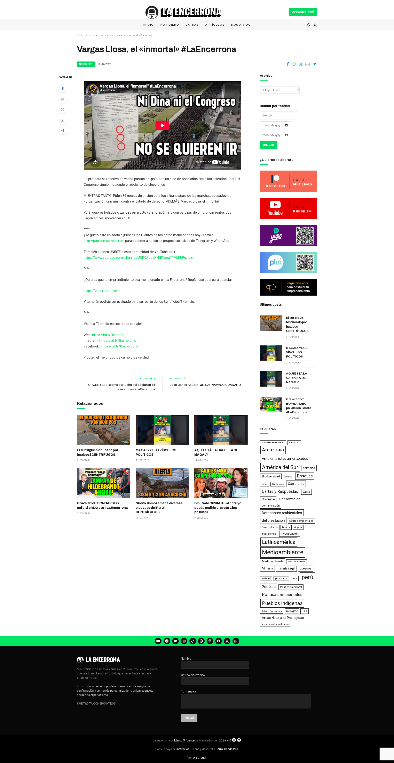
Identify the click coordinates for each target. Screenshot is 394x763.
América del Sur (280, 467)
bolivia (288, 476)
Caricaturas (278, 484)
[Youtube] (158, 641)
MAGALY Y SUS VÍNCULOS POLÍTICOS (156, 452)
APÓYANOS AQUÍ (303, 11)
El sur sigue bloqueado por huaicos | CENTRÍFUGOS (97, 452)
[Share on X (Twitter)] (301, 64)
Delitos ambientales (301, 520)
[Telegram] (62, 130)
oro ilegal (266, 578)
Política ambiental (291, 587)
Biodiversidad (271, 476)
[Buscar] (315, 25)
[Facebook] (62, 88)
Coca (306, 492)
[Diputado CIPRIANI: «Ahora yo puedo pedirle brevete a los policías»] (221, 483)
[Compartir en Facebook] (288, 64)
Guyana (298, 527)
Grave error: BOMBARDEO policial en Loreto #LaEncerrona (102, 505)
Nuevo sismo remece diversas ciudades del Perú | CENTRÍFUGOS (159, 507)
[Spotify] (201, 641)
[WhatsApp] (62, 99)
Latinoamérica (279, 542)
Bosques (305, 476)
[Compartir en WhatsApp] (294, 64)
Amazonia (273, 450)
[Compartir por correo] (307, 64)
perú (307, 577)
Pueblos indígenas (282, 603)
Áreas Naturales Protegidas (283, 618)
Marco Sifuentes (185, 740)
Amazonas (294, 442)
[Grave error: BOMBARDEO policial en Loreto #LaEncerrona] (103, 483)
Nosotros (241, 24)
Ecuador (286, 527)
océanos (306, 568)
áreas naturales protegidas (275, 624)
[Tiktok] (192, 641)
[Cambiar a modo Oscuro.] (308, 24)
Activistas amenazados (273, 442)
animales (309, 468)
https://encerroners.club (102, 291)
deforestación (273, 520)
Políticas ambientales (282, 594)
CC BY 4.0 (225, 740)
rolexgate (292, 611)
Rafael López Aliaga (272, 611)
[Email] (62, 120)
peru (294, 578)
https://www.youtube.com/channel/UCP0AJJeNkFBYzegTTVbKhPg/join (138, 258)
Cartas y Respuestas (280, 491)
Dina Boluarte (270, 527)
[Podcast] (210, 641)
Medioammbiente (296, 561)
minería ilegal (286, 568)
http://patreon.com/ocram (104, 241)
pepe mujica (281, 578)
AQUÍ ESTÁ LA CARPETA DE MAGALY (216, 452)
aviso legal (199, 757)
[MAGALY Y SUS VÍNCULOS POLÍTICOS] (162, 430)
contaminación (271, 505)
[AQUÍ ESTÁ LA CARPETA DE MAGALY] (221, 430)
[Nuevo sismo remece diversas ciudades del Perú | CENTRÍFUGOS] (162, 483)
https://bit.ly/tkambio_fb (119, 346)
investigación (290, 533)
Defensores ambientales (282, 513)
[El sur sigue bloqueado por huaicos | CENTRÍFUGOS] (103, 430)
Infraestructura (269, 534)
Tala (304, 611)
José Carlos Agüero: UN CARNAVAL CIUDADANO (205, 384)
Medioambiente (282, 552)
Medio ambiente (273, 561)
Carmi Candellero (227, 749)
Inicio (148, 24)
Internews (182, 749)
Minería (267, 568)
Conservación (289, 499)
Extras (192, 24)
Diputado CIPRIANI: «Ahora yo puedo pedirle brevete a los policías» (217, 507)
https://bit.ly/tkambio (108, 335)
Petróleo (269, 586)
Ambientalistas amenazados (285, 458)
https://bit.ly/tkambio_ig (117, 341)
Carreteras (296, 484)
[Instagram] (184, 641)
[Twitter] (62, 109)
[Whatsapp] (236, 641)
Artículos (215, 24)
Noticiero (169, 24)
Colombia (268, 499)
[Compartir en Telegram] (314, 64)
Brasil (265, 484)
